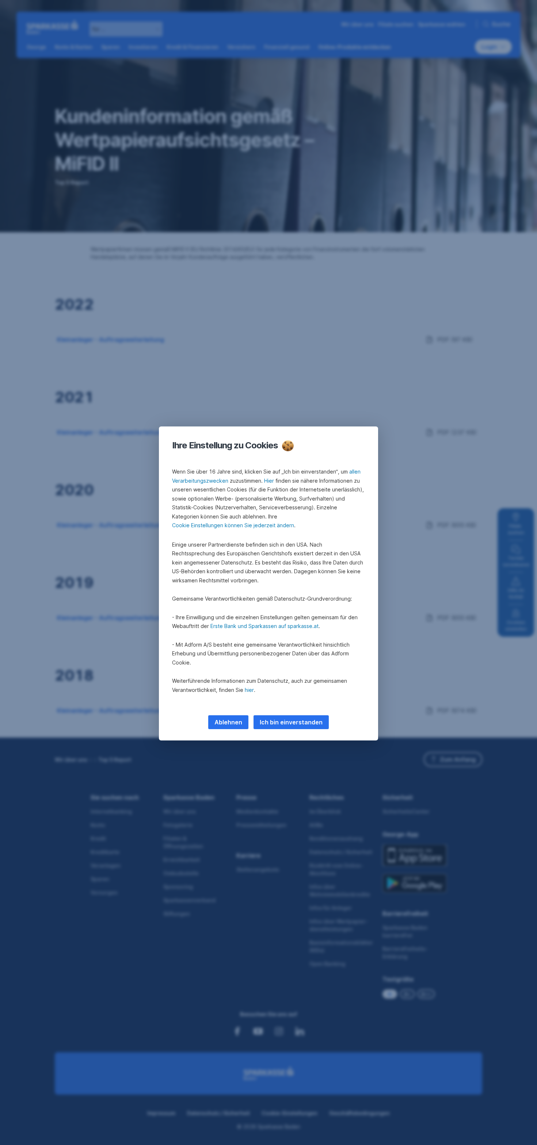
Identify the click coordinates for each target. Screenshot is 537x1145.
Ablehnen (228, 722)
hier (249, 690)
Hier (269, 481)
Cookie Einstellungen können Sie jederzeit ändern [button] (233, 525)
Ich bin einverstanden (291, 722)
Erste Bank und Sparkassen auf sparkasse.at (264, 626)
